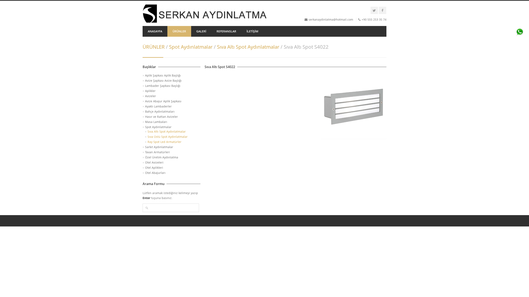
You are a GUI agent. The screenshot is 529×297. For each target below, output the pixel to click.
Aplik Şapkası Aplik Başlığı (163, 75)
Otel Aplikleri (154, 168)
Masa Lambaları (156, 122)
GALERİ (201, 31)
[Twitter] (374, 10)
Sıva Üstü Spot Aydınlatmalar (168, 137)
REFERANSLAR (226, 31)
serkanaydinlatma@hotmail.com (331, 19)
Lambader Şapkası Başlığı (162, 86)
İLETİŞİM (252, 31)
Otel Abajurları (155, 173)
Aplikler (150, 91)
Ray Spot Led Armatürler (164, 142)
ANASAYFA (155, 31)
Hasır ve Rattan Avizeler (161, 117)
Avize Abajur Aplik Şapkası (163, 101)
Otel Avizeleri (154, 162)
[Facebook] (382, 10)
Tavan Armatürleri (157, 152)
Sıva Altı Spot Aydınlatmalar (248, 46)
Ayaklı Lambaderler (158, 106)
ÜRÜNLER (179, 31)
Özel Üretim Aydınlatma (161, 157)
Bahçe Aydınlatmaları (160, 111)
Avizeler (150, 96)
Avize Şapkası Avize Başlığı (163, 80)
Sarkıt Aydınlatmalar (159, 147)
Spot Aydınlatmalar (191, 46)
